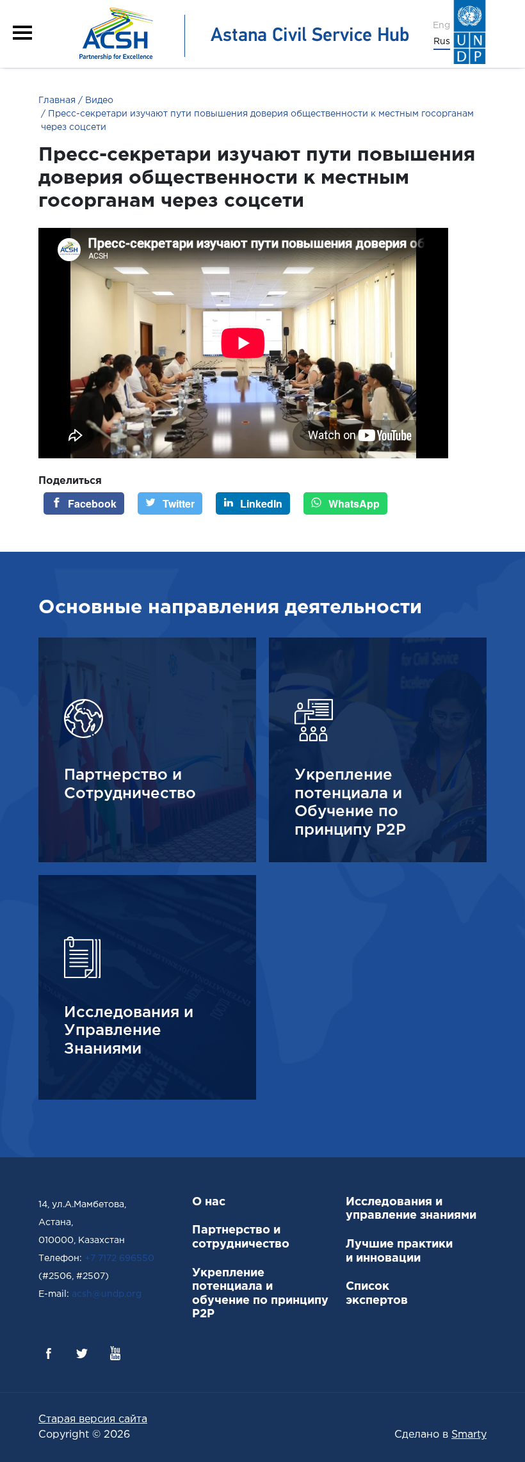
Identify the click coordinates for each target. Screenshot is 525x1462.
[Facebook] (49, 1353)
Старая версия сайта (92, 1419)
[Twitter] (82, 1353)
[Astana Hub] (239, 33)
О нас (208, 1202)
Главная (57, 100)
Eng (441, 25)
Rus (441, 41)
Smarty (469, 1435)
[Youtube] (115, 1353)
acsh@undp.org (106, 1294)
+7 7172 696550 (119, 1258)
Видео (98, 100)
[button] (22, 32)
